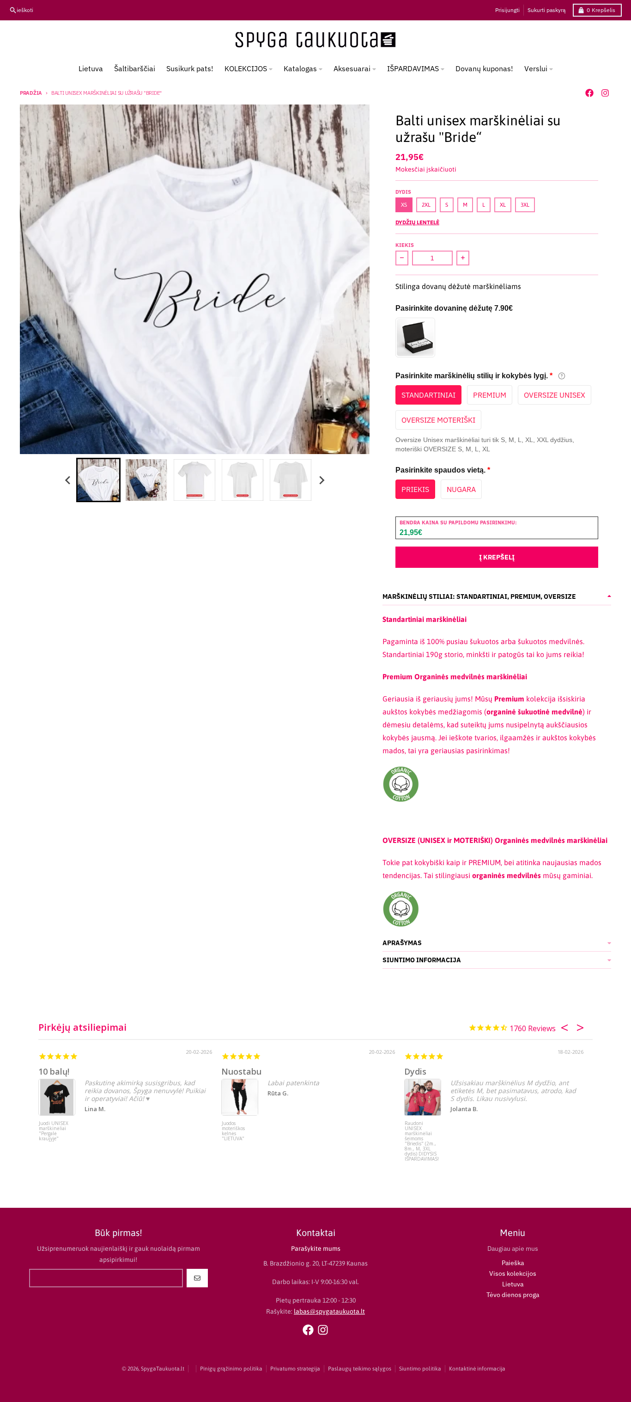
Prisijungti (507, 9)
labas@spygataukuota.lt (329, 1311)
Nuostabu (241, 1071)
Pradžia (31, 93)
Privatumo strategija (295, 1368)
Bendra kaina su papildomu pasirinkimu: (458, 522)
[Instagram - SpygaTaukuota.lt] (605, 93)
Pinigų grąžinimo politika (231, 1368)
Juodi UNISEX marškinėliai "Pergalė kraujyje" (53, 1131)
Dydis (415, 1071)
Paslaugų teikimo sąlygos (359, 1368)
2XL (426, 205)
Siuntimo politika (420, 1368)
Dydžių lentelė (417, 222)
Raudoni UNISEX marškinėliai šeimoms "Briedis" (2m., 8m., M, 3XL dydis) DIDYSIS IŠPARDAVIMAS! (422, 1138)
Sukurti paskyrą (546, 9)
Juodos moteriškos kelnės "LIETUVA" (233, 1131)
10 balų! (53, 1071)
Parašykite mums (315, 1248)
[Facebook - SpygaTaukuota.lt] (589, 93)
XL (503, 205)
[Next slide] (321, 480)
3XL (525, 205)
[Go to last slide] (67, 480)
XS (404, 205)
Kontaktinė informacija (477, 1368)
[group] (98, 480)
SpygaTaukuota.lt (162, 1368)
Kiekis (404, 245)
